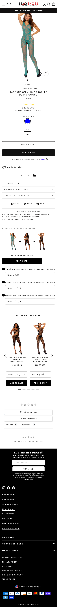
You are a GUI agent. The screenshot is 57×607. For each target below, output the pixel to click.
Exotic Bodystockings (11, 216)
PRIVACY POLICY (9, 562)
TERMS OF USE (8, 579)
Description (11, 184)
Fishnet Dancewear (30, 216)
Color (28, 116)
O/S (27, 134)
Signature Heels (10, 504)
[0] (9, 4)
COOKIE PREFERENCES (12, 557)
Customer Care (12, 544)
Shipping (18, 110)
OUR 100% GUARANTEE (16, 195)
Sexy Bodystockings (10, 219)
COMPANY (8, 537)
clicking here (28, 479)
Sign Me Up (28, 469)
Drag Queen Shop (10, 528)
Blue (27, 121)
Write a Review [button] (30, 412)
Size (28, 129)
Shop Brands (8, 509)
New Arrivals (8, 499)
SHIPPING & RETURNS (16, 189)
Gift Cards (7, 518)
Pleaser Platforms (10, 523)
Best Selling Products (11, 214)
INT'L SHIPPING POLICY (12, 575)
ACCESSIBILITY (9, 566)
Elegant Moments (41, 214)
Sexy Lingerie (27, 219)
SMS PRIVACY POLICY (12, 570)
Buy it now (28, 153)
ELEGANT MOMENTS (28, 89)
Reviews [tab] (9, 424)
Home (27, 85)
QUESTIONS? (10, 550)
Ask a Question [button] (30, 418)
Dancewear (27, 214)
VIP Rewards (8, 514)
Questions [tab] (27, 424)
